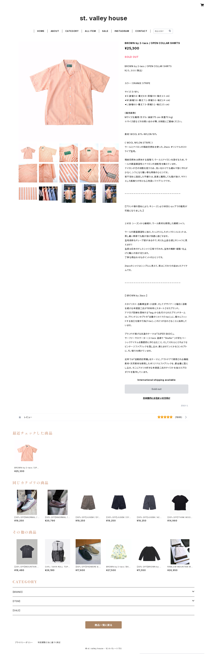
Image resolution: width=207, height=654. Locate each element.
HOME (40, 31)
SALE (105, 31)
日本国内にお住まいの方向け (156, 398)
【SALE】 (16, 610)
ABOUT (55, 31)
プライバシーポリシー (24, 642)
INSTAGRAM (122, 31)
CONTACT (141, 31)
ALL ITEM (90, 31)
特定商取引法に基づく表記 (49, 642)
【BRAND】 (18, 592)
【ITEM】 (16, 601)
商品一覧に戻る (103, 625)
